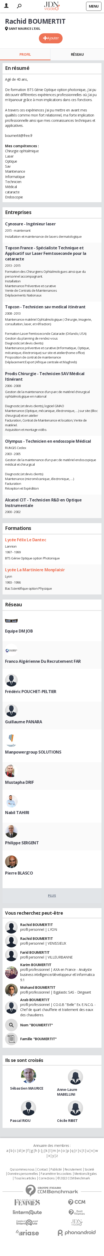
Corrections (46, 1178)
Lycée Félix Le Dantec (25, 540)
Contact (42, 1169)
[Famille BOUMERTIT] (11, 1039)
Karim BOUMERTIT (35, 964)
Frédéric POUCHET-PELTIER (30, 691)
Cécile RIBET (67, 1120)
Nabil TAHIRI (17, 812)
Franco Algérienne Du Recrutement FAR (43, 661)
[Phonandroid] (76, 1233)
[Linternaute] (27, 1212)
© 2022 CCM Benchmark (73, 1178)
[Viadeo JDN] (76, 1222)
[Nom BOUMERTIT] (11, 1025)
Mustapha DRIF (19, 782)
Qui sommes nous (22, 1169)
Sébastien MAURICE (26, 1088)
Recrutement (73, 1169)
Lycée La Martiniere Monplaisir (35, 570)
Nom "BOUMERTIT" (36, 1025)
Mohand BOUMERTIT (37, 987)
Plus (52, 895)
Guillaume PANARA (23, 722)
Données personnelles (23, 1174)
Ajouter (53, 38)
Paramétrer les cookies (56, 1174)
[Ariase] (27, 1232)
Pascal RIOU (20, 1120)
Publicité (56, 1169)
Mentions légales (85, 1174)
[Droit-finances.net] (76, 1212)
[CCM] (76, 1202)
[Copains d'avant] (27, 1222)
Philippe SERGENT (22, 843)
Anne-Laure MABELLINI (67, 1092)
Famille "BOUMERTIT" (38, 1038)
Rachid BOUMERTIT (36, 924)
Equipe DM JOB (19, 631)
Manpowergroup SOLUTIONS (33, 752)
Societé (89, 1169)
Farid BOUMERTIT (35, 952)
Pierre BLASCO (19, 873)
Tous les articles (25, 1178)
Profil (25, 54)
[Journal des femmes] (27, 1202)
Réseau (77, 54)
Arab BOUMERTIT (34, 999)
